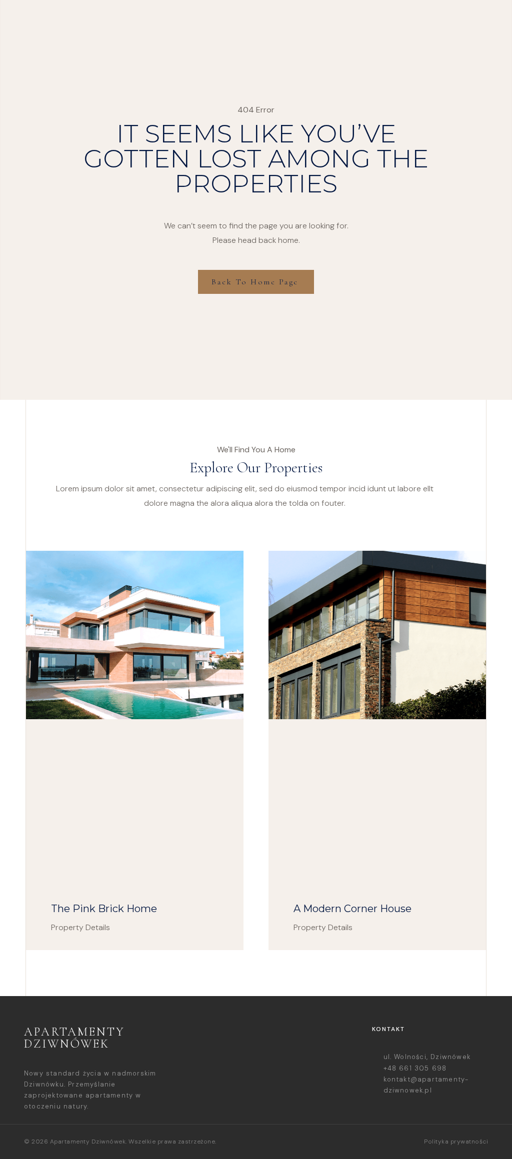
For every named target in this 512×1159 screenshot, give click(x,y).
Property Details (80, 927)
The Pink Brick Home (104, 909)
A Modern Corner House (353, 909)
